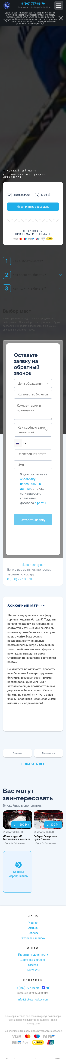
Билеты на (48, 753)
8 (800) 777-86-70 (33, 3)
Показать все (33, 764)
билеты (17, 753)
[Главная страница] (7, 5)
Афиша (33, 928)
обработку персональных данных (31, 483)
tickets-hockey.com (33, 565)
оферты (40, 503)
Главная (33, 922)
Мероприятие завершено (33, 206)
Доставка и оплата (33, 959)
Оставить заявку (33, 520)
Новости (33, 933)
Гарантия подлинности (33, 954)
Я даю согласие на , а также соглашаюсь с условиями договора (33, 488)
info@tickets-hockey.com (33, 999)
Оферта (33, 965)
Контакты (33, 970)
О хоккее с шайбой (33, 938)
